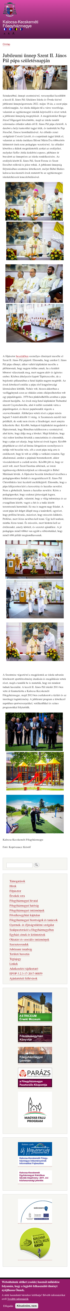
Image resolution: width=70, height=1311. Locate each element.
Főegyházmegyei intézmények (27, 910)
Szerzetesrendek (19, 944)
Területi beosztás (20, 954)
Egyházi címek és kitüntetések (27, 934)
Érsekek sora (17, 896)
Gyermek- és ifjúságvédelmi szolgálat (32, 925)
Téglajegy (15, 959)
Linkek (14, 964)
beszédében (22, 356)
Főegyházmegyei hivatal (24, 900)
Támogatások (17, 881)
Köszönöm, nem (27, 1305)
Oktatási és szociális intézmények (29, 939)
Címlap (6, 44)
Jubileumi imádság (21, 949)
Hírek (13, 886)
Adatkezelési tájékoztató (24, 968)
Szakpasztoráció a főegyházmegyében (32, 930)
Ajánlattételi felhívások (23, 978)
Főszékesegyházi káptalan (25, 915)
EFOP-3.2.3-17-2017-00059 (26, 973)
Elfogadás (8, 1306)
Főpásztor (15, 891)
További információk (18, 1299)
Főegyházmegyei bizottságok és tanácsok (34, 920)
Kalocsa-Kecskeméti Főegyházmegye (20, 23)
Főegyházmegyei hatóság (24, 905)
